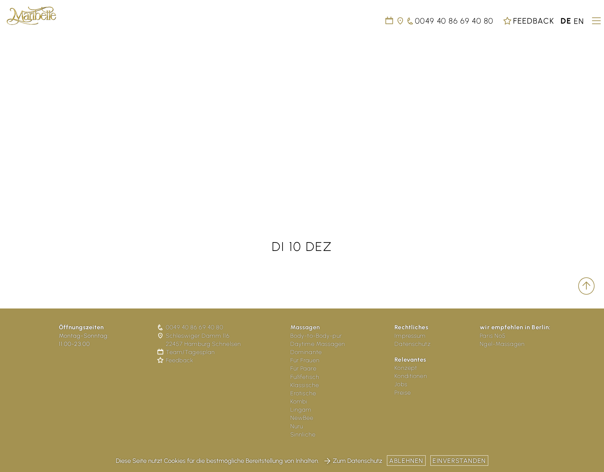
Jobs (400, 384)
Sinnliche (303, 434)
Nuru (296, 426)
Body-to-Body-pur (316, 335)
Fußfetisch (304, 376)
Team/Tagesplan (190, 352)
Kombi (299, 401)
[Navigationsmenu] (595, 18)
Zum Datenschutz (357, 460)
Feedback (532, 20)
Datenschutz (412, 343)
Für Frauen (305, 360)
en (579, 20)
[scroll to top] (586, 286)
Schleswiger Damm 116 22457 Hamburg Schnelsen (203, 339)
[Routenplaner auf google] (400, 20)
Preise (402, 392)
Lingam (301, 409)
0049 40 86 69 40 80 (194, 327)
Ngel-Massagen (502, 343)
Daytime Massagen (317, 343)
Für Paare (303, 368)
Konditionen (410, 376)
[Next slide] (591, 119)
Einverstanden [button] (459, 460)
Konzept (405, 367)
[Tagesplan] (389, 20)
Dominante (306, 352)
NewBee (302, 417)
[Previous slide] (12, 119)
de (566, 20)
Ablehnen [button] (406, 460)
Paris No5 (493, 335)
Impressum (410, 335)
